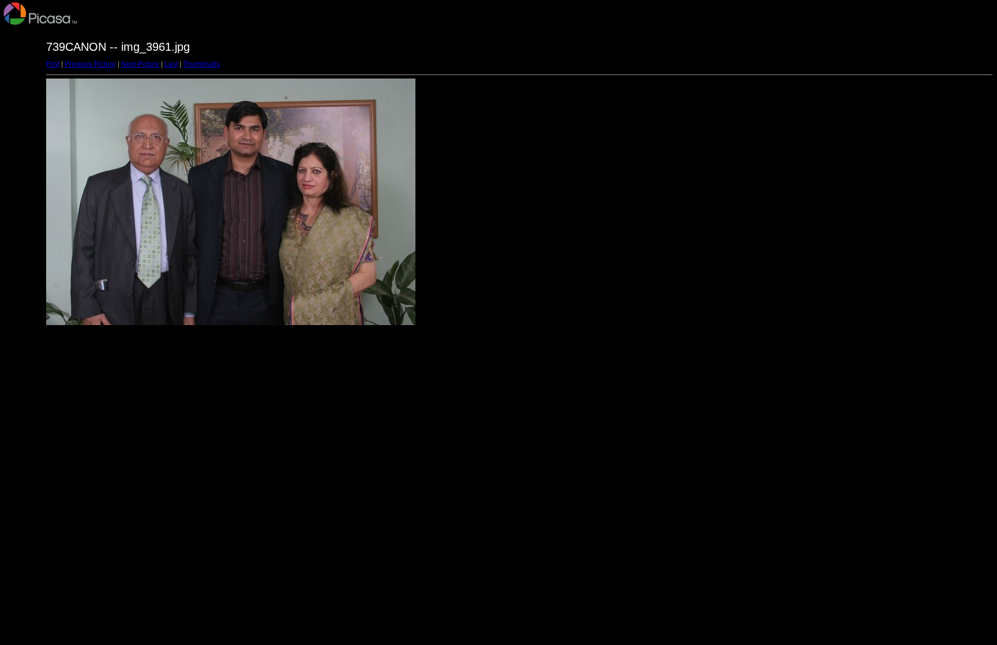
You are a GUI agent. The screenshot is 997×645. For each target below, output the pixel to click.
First (52, 64)
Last (171, 64)
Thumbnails (201, 64)
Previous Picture (90, 64)
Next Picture (140, 64)
